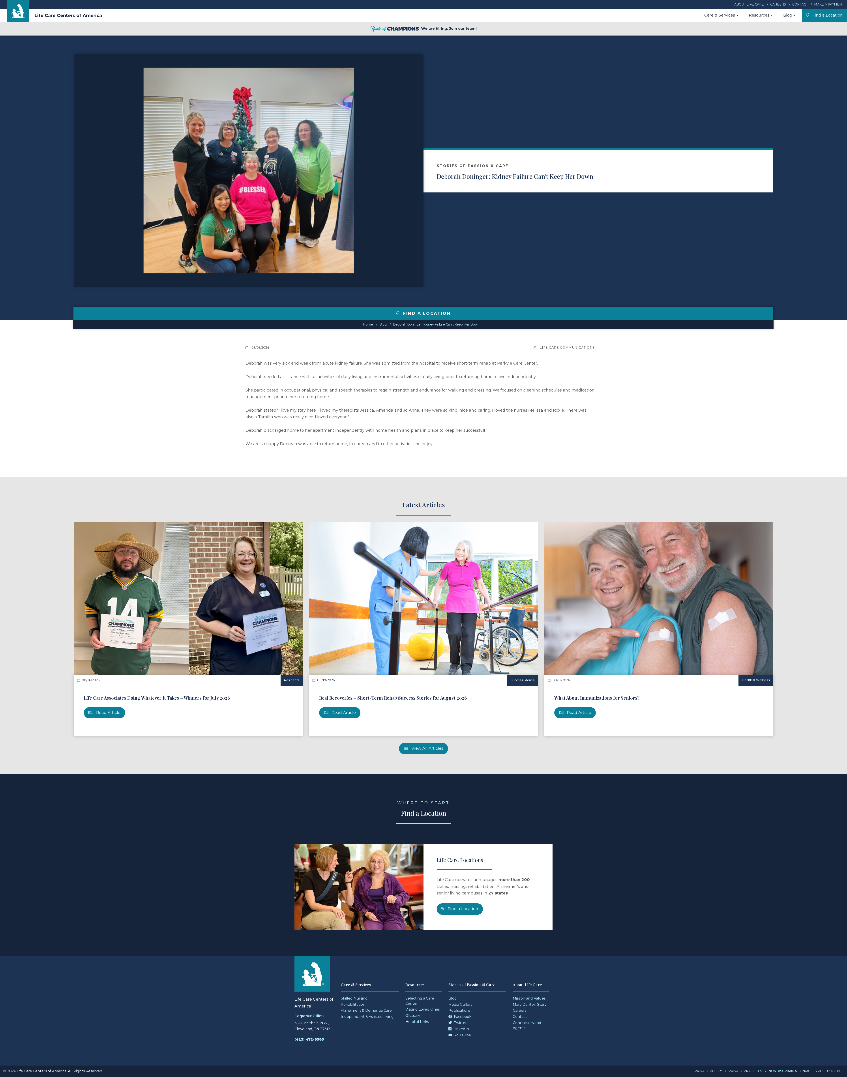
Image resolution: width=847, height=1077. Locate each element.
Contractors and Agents (527, 1025)
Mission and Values (529, 998)
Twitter (460, 1023)
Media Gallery (460, 1004)
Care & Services (720, 15)
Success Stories (522, 680)
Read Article (107, 712)
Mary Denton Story (530, 1004)
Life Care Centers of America (68, 15)
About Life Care (749, 4)
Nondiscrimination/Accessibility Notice (806, 1071)
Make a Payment (829, 4)
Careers (778, 4)
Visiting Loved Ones (422, 1009)
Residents (291, 680)
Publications (459, 1010)
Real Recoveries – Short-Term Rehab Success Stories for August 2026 (393, 698)
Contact (800, 4)
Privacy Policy (708, 1071)
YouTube (462, 1035)
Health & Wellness (756, 680)
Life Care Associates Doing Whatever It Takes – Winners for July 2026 (157, 698)
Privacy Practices (745, 1071)
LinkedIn (461, 1029)
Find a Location (462, 908)
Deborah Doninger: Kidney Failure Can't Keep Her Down (515, 176)
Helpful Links (417, 1022)
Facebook (462, 1017)
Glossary (412, 1015)
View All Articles (426, 748)
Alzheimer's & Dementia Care (366, 1010)
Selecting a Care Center (419, 1000)
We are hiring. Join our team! (449, 28)
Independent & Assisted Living (367, 1017)
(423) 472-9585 (309, 1039)
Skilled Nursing (354, 998)
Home (368, 324)
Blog (788, 15)
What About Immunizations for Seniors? (597, 698)
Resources (759, 15)
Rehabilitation (353, 1004)
